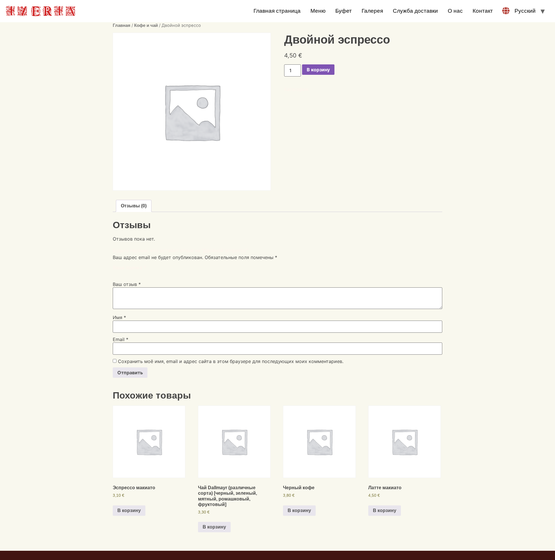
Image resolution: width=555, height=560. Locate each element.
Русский (525, 11)
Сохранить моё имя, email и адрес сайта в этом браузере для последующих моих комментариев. (230, 361)
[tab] (133, 206)
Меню (317, 11)
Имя (119, 317)
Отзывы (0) (134, 205)
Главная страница (277, 11)
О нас (455, 11)
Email (120, 339)
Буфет (343, 11)
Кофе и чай (146, 25)
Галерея (372, 11)
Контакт (483, 11)
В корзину (318, 69)
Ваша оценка (129, 267)
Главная (121, 25)
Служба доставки (415, 11)
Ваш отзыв (127, 284)
